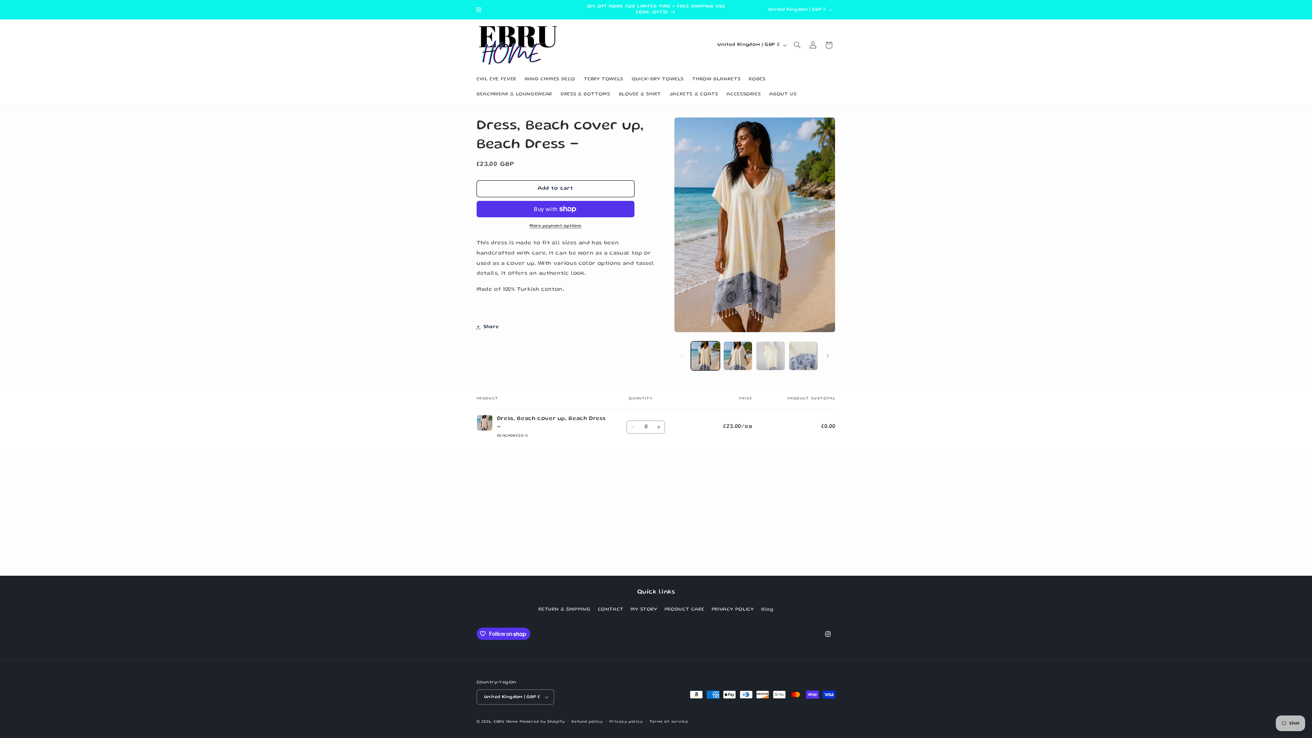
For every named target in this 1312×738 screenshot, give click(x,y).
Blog (767, 609)
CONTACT (611, 609)
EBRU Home (506, 722)
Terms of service (669, 722)
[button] (797, 45)
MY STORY (644, 609)
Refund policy (587, 722)
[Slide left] (681, 356)
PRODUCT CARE (685, 609)
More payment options (556, 226)
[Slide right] (827, 356)
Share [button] (490, 327)
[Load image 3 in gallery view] (770, 355)
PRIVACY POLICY (733, 609)
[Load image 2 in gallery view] (737, 355)
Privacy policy (626, 722)
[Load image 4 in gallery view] (803, 355)
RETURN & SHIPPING (564, 609)
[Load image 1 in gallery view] (705, 355)
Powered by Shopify (542, 722)
